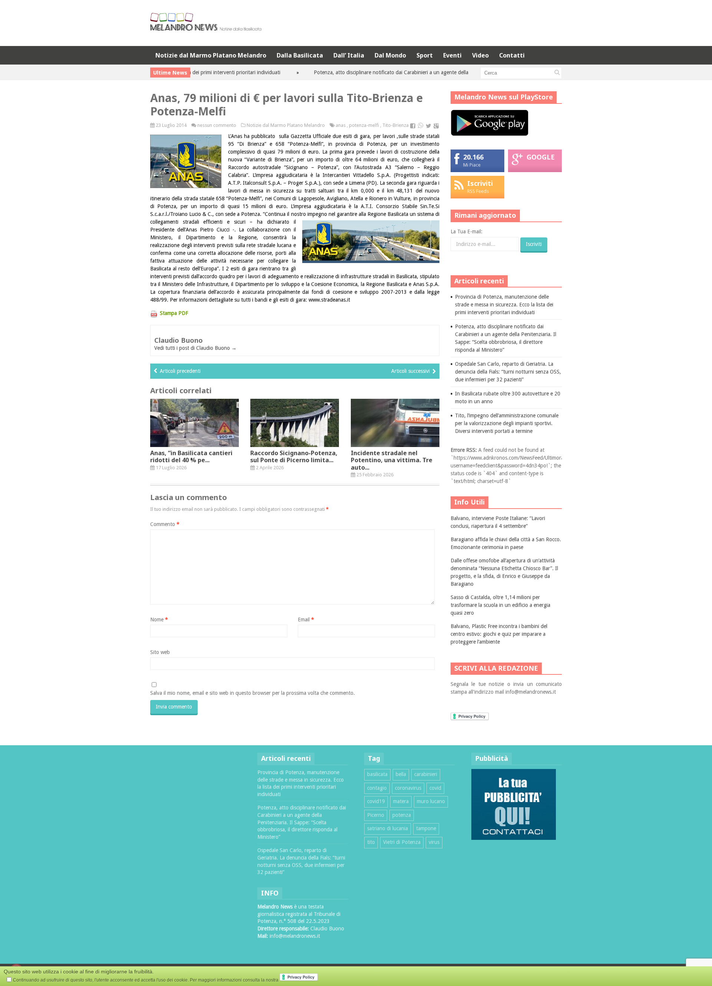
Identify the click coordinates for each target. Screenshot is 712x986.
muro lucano (431, 801)
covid (435, 788)
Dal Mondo (390, 55)
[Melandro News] (205, 28)
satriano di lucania (387, 828)
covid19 (376, 801)
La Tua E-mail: (466, 231)
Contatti (512, 55)
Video (480, 55)
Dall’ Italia (348, 55)
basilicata (377, 774)
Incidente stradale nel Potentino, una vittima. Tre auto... (391, 460)
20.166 (473, 156)
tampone (426, 828)
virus (434, 842)
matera (401, 801)
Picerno (375, 815)
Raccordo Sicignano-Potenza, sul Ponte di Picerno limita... (293, 456)
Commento (164, 524)
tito (371, 842)
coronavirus (408, 788)
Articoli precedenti (180, 371)
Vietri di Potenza (402, 842)
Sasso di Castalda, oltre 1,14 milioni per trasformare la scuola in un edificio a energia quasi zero (500, 605)
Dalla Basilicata (300, 55)
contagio (377, 788)
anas (341, 125)
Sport (424, 55)
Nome (159, 619)
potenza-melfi (364, 125)
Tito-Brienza (395, 125)
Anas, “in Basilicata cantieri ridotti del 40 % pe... (191, 456)
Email (306, 619)
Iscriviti (480, 183)
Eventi (452, 55)
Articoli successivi (410, 371)
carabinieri (425, 774)
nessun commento (216, 125)
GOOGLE (541, 156)
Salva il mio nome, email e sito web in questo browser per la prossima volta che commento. (252, 693)
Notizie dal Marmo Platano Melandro (210, 55)
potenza (401, 815)
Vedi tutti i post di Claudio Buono (195, 348)
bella (401, 774)
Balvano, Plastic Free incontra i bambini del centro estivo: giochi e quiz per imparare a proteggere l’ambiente (499, 634)
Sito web (160, 652)
